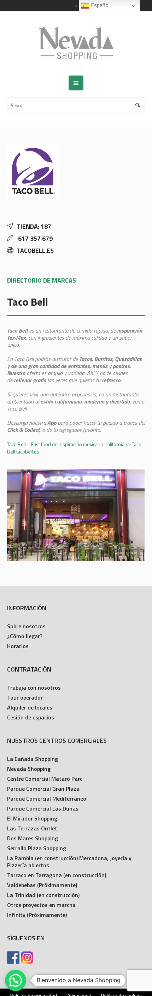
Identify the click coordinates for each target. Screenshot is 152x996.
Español (99, 5)
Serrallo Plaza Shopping (36, 848)
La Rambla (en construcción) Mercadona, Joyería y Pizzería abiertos (69, 861)
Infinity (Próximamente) (37, 915)
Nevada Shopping (29, 768)
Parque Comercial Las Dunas (42, 808)
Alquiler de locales (29, 707)
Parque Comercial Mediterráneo (46, 798)
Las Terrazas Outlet (32, 828)
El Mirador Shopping (32, 818)
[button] (15, 980)
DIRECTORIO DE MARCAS (41, 280)
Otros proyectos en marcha (41, 905)
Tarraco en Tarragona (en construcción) (56, 875)
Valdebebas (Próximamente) (42, 885)
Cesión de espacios (30, 717)
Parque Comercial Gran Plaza (43, 788)
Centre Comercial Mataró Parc (44, 778)
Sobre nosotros (26, 626)
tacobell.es (35, 250)
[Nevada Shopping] (76, 43)
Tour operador (25, 697)
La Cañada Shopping (32, 759)
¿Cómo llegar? (24, 636)
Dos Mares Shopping (32, 838)
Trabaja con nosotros (34, 687)
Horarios (18, 646)
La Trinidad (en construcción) (43, 895)
